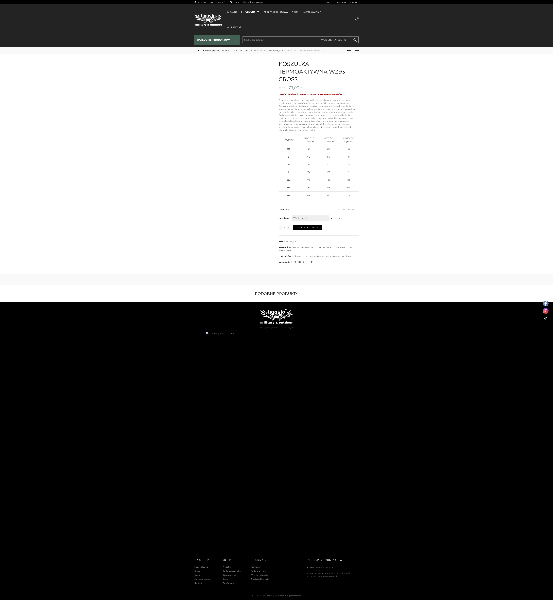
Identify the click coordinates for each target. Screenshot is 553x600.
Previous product (349, 51)
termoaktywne (333, 256)
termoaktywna (317, 256)
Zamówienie (228, 583)
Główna (232, 12)
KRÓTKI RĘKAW (276, 50)
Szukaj (355, 40)
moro (305, 256)
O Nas (197, 571)
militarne (296, 256)
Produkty (250, 12)
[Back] (196, 51)
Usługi (197, 575)
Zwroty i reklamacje (260, 579)
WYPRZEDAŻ (285, 250)
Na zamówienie (312, 12)
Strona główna (212, 50)
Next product (356, 51)
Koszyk (225, 579)
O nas (295, 12)
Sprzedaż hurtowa (276, 12)
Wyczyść (336, 218)
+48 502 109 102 (343, 573)
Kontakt (354, 2)
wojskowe (346, 256)
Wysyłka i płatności (259, 575)
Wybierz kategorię (334, 39)
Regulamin (256, 567)
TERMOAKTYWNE (258, 50)
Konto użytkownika (335, 2)
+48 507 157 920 (217, 2)
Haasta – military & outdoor (271, 596)
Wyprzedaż (234, 27)
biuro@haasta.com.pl (253, 2)
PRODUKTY (226, 50)
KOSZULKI (238, 50)
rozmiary (283, 218)
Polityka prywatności (260, 571)
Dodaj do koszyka (307, 227)
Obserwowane (229, 575)
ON (246, 50)
